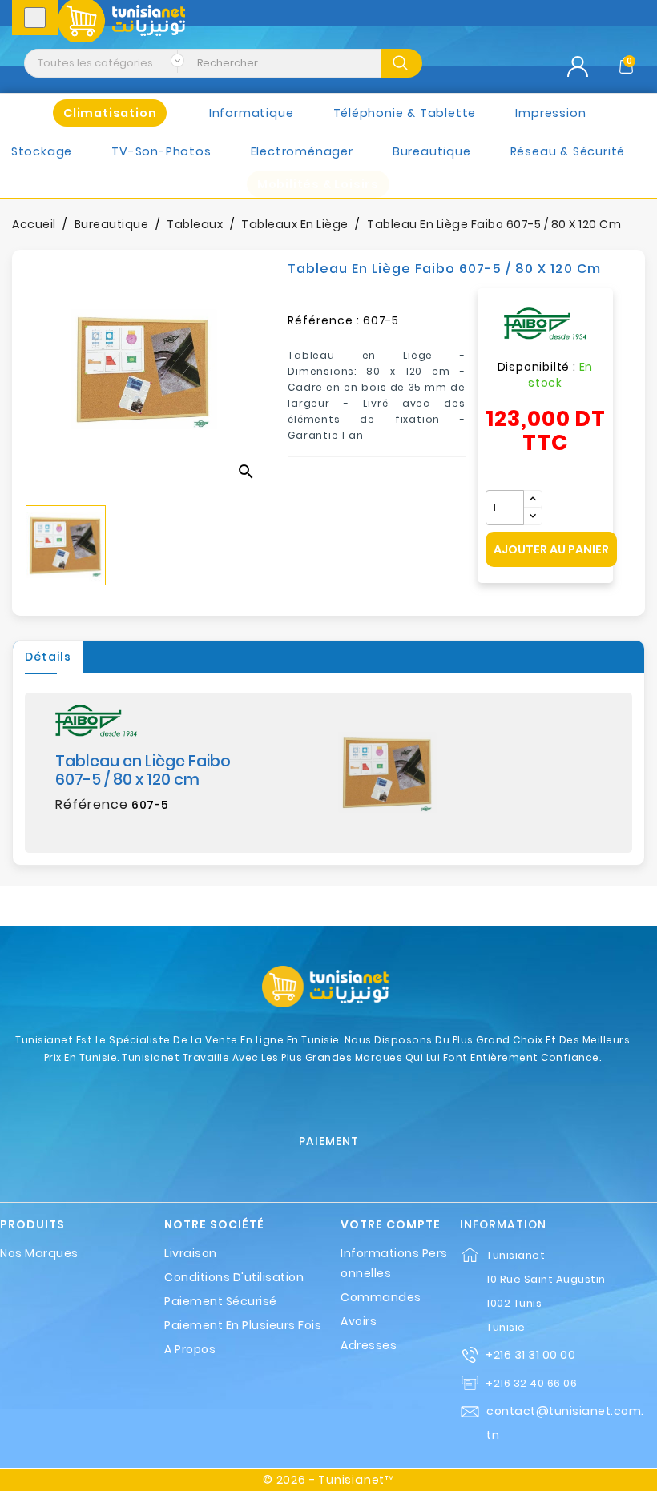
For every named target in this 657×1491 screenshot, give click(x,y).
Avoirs (359, 1321)
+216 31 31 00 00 (530, 1355)
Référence (91, 805)
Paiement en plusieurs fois (242, 1325)
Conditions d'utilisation (234, 1277)
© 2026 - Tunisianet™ (328, 1480)
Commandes (381, 1297)
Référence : (324, 320)
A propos (190, 1349)
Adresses (369, 1345)
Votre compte (391, 1225)
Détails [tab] (48, 657)
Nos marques (39, 1253)
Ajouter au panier (551, 549)
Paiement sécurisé (220, 1301)
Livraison (190, 1253)
